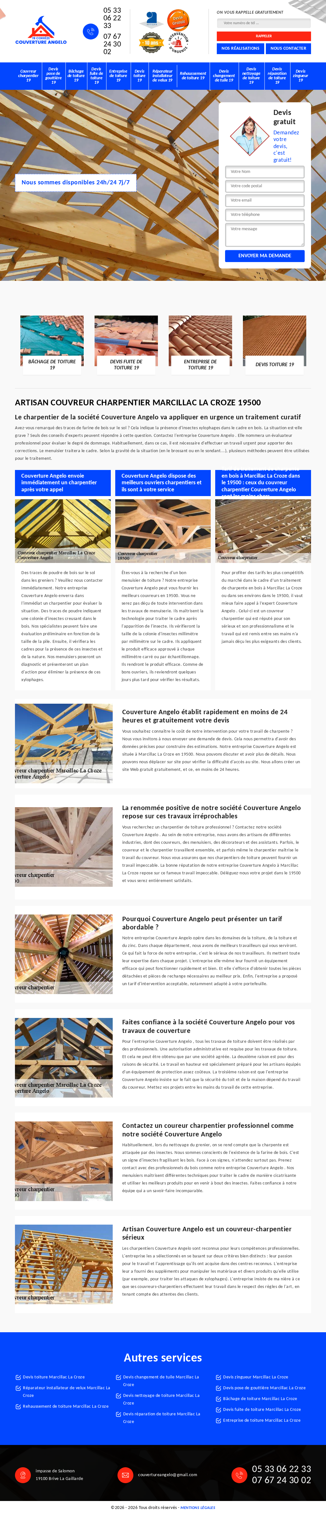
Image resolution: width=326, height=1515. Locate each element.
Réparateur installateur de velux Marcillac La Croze (66, 1392)
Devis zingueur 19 (300, 76)
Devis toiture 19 (139, 76)
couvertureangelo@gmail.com (167, 1475)
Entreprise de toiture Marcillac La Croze (262, 1420)
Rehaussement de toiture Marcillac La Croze (66, 1406)
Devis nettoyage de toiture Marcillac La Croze (161, 1399)
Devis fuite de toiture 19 (96, 76)
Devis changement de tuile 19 (224, 76)
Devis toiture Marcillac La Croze (54, 1377)
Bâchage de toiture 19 (76, 76)
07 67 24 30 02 (112, 44)
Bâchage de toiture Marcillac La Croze (260, 1399)
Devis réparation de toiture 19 (277, 76)
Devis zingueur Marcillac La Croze (255, 1377)
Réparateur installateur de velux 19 (162, 76)
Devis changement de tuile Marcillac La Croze (161, 1381)
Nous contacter (288, 48)
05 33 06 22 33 (112, 18)
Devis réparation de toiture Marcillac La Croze (162, 1418)
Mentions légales (198, 1508)
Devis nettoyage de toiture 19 (251, 76)
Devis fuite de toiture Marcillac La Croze (262, 1409)
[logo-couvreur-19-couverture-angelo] (41, 30)
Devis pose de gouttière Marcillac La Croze (264, 1388)
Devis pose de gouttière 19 (53, 76)
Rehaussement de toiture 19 (193, 76)
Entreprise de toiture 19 (118, 76)
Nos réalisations (240, 48)
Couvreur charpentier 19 (28, 76)
